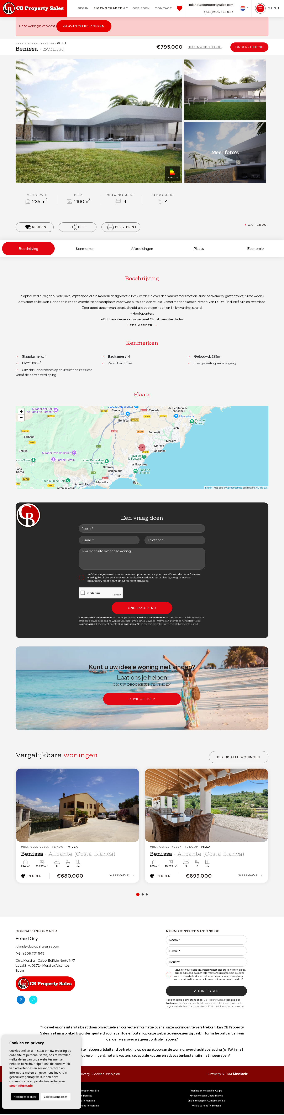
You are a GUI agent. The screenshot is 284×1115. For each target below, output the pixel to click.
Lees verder (140, 325)
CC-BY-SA (261, 487)
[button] (78, 227)
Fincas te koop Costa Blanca (206, 1095)
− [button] (21, 417)
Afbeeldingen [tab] (142, 248)
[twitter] (33, 1000)
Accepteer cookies (25, 1097)
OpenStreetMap (234, 487)
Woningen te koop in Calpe (206, 1090)
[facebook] (21, 1000)
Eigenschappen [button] (109, 8)
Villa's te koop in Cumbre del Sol (207, 1100)
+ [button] (21, 411)
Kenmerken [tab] (85, 248)
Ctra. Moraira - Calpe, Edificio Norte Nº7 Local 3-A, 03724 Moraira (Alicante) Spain (45, 965)
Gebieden (141, 8)
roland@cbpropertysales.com (211, 4)
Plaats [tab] (199, 248)
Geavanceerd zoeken (84, 26)
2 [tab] (142, 894)
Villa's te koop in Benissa (206, 1105)
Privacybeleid (130, 577)
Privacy (84, 1074)
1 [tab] (137, 894)
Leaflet (208, 487)
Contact (163, 8)
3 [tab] (147, 894)
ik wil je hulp (142, 699)
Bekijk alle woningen (238, 757)
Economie (255, 248)
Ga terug (257, 225)
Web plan (113, 1074)
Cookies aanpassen (56, 1097)
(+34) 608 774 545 (218, 12)
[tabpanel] (167, 825)
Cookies (98, 1074)
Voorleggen (206, 991)
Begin (83, 8)
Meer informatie (21, 1086)
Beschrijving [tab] (28, 248)
